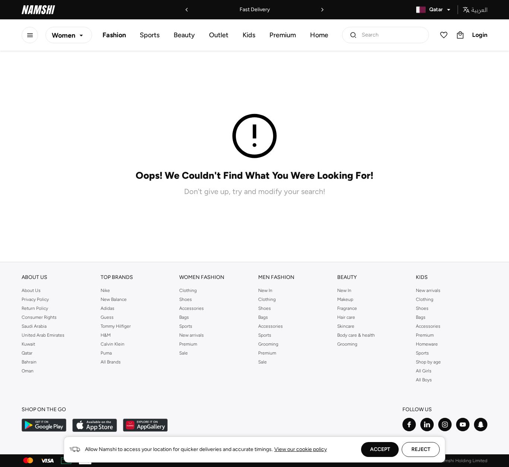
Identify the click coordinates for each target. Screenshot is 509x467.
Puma (106, 353)
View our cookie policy (300, 449)
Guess (107, 317)
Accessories (191, 308)
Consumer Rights (39, 317)
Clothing (188, 290)
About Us (31, 290)
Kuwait (28, 344)
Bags (184, 317)
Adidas (107, 308)
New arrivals (191, 335)
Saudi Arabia (34, 326)
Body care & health (356, 335)
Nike (105, 290)
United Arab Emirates (43, 335)
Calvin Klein (112, 344)
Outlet (218, 35)
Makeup (345, 299)
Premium (282, 35)
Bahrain (29, 362)
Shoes (185, 299)
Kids (249, 35)
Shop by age (428, 362)
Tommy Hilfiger (116, 326)
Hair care (346, 317)
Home (319, 35)
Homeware (427, 344)
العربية (479, 9)
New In (265, 290)
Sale (183, 353)
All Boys (424, 379)
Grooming (268, 344)
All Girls (423, 371)
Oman (28, 371)
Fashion (114, 35)
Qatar (27, 353)
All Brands (111, 362)
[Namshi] (38, 9)
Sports (149, 35)
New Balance (114, 299)
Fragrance (347, 308)
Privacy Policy (35, 299)
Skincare (345, 326)
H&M (106, 335)
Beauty (184, 35)
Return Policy (35, 308)
